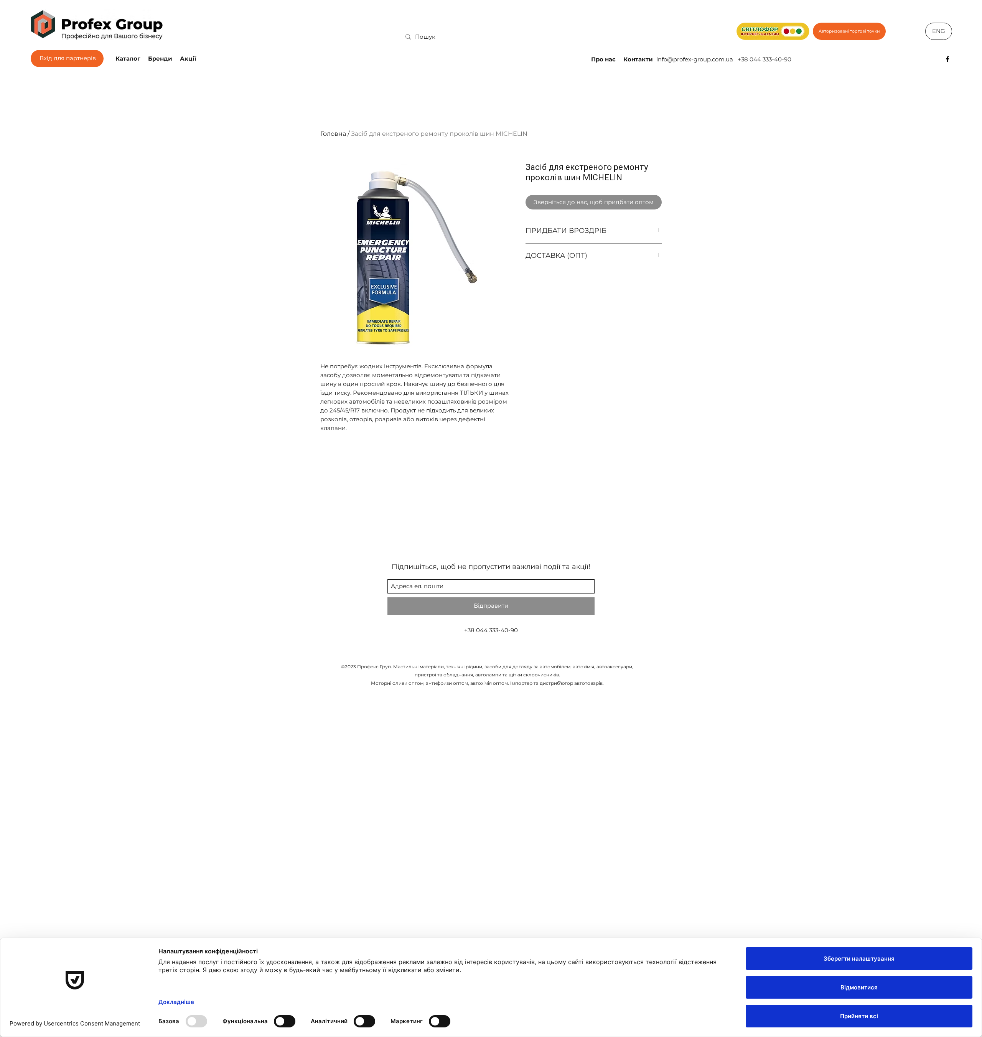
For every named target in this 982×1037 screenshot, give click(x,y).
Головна (333, 133)
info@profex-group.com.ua (694, 59)
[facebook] (947, 59)
